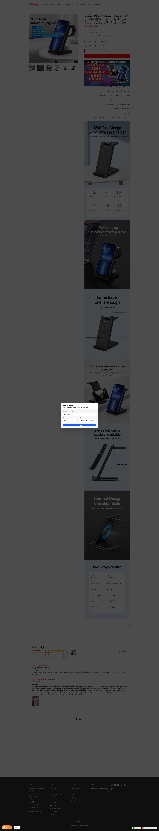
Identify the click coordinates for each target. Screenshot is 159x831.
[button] (136, 828)
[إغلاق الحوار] (96, 404)
